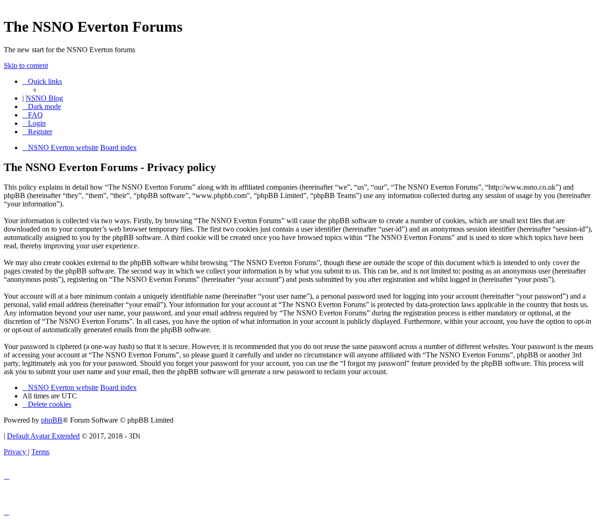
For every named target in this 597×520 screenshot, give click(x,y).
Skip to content (26, 65)
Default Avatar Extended (43, 436)
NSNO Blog (44, 98)
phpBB (51, 420)
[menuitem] (32, 115)
